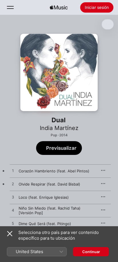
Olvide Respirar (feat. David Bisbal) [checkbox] (49, 184)
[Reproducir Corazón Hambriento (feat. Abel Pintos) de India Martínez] (13, 171)
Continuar (91, 251)
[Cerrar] (9, 233)
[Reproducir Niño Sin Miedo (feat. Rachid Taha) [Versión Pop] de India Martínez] (13, 210)
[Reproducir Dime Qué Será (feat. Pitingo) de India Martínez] (13, 223)
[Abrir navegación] (10, 7)
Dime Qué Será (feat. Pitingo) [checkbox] (45, 223)
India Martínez (59, 128)
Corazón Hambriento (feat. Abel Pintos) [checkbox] (54, 171)
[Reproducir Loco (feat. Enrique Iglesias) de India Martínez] (13, 197)
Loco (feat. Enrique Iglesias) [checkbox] (44, 197)
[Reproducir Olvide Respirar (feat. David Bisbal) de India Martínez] (13, 184)
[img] (59, 7)
